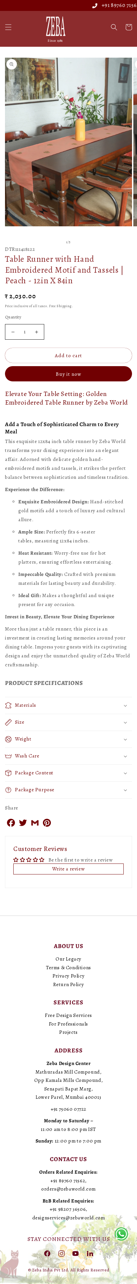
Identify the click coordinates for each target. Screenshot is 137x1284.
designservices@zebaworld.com (68, 1217)
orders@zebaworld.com (68, 1189)
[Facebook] (47, 1253)
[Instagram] (61, 1253)
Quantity (13, 317)
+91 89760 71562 (110, 5)
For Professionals (68, 1024)
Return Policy (68, 984)
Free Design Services (68, 1015)
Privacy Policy (68, 976)
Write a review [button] (68, 868)
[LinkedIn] (89, 1253)
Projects (68, 1032)
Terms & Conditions (68, 967)
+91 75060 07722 (68, 1109)
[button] (8, 27)
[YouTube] (75, 1253)
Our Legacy (68, 959)
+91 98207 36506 (68, 1209)
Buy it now (68, 374)
